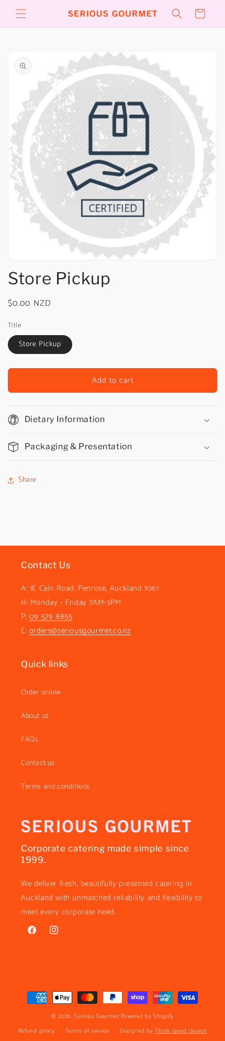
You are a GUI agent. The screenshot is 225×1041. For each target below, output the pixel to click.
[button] (20, 13)
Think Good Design (181, 1031)
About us (35, 716)
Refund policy (36, 1031)
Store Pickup (40, 344)
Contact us (38, 763)
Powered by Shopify (147, 1016)
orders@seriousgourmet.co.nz (80, 630)
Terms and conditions (55, 787)
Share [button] (27, 480)
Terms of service (87, 1031)
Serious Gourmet (96, 1016)
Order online (41, 692)
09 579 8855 (51, 616)
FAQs (29, 740)
